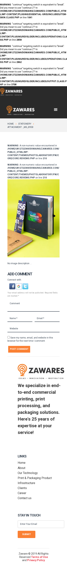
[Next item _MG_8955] (47, 218)
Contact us (24, 498)
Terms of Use (39, 557)
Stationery (24, 123)
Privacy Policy (36, 560)
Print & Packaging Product (35, 478)
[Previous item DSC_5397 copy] (20, 218)
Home (10, 123)
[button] (12, 285)
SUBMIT (26, 534)
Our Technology (28, 473)
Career (22, 493)
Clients (22, 488)
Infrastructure (26, 483)
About (21, 468)
